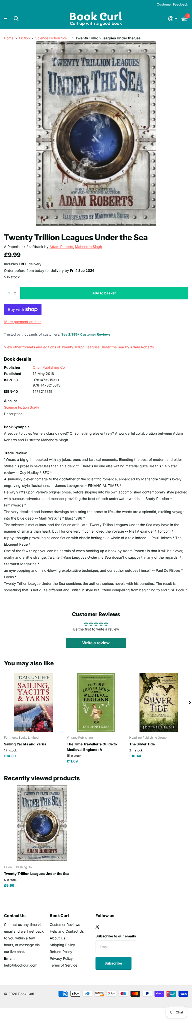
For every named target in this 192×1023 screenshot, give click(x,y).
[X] (97, 927)
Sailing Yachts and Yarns (25, 744)
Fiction (24, 38)
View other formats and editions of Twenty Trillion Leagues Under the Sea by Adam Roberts (79, 347)
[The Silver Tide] (158, 702)
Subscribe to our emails (116, 936)
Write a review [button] (96, 642)
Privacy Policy (61, 958)
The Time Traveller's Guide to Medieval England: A (92, 746)
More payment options (22, 321)
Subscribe (113, 963)
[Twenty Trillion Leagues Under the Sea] (42, 823)
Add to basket (104, 293)
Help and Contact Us (67, 931)
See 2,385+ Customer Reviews (85, 334)
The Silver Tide (142, 744)
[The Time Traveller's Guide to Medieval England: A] (96, 702)
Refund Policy (61, 951)
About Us (57, 938)
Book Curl (59, 915)
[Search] (16, 18)
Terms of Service (63, 965)
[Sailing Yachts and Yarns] (33, 702)
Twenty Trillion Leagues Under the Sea (36, 873)
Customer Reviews (65, 924)
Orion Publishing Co (49, 367)
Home (9, 38)
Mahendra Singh (88, 246)
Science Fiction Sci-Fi (52, 38)
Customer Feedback (172, 4)
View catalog (7, 19)
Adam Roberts (61, 246)
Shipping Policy (62, 945)
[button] (16, 288)
